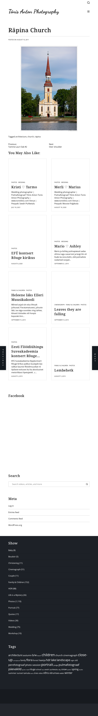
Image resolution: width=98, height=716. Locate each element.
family (23, 660)
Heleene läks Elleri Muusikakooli (27, 297)
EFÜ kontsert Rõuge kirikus (23, 255)
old (76, 660)
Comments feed (15, 518)
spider (69, 669)
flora (29, 660)
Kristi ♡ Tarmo (24, 187)
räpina (38, 136)
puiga (56, 665)
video (40, 673)
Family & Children (18, 290)
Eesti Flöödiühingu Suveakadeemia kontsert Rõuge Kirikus (27, 351)
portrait (47, 664)
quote (24, 669)
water (61, 673)
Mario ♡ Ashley (67, 246)
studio (81, 669)
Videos (11, 620)
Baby (10, 550)
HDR (10, 588)
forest (35, 660)
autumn (27, 655)
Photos (14, 182)
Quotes (11, 614)
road (27, 669)
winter (68, 673)
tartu (32, 673)
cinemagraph (70, 655)
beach (39, 655)
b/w (34, 655)
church (30, 136)
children (48, 654)
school (38, 669)
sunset (20, 673)
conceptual (16, 660)
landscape (63, 660)
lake (53, 660)
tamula (26, 673)
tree (36, 673)
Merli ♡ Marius (67, 187)
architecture (21, 136)
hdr (48, 660)
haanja (42, 660)
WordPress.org (15, 525)
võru (46, 673)
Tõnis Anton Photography (33, 11)
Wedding (21, 182)
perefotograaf (16, 665)
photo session (33, 665)
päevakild (14, 669)
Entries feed (13, 512)
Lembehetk (64, 370)
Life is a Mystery (15, 595)
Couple (11, 575)
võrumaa (54, 672)
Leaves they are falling (67, 311)
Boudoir (12, 556)
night (72, 660)
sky (59, 669)
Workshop (13, 633)
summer (12, 673)
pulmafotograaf (69, 665)
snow (64, 669)
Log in (11, 506)
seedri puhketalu (51, 669)
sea (43, 669)
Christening (13, 563)
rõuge (32, 669)
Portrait (11, 607)
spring (75, 669)
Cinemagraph (59, 305)
